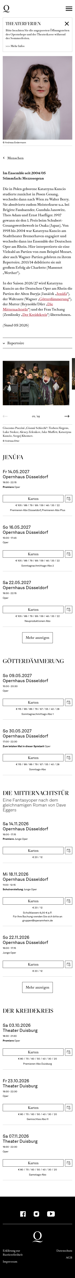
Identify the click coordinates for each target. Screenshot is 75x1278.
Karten (33, 498)
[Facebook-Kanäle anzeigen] (23, 1214)
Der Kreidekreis (34, 314)
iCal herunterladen (68, 498)
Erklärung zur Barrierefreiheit (13, 1253)
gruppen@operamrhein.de (37, 920)
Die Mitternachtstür (28, 307)
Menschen (15, 158)
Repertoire (15, 343)
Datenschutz (64, 1251)
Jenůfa (61, 293)
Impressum (10, 1261)
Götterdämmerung (54, 299)
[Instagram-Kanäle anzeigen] (36, 1214)
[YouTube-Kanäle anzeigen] (51, 1214)
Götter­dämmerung (33, 660)
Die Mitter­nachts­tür (36, 792)
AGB (69, 1257)
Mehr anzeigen (37, 637)
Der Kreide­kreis (28, 1010)
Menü (69, 8)
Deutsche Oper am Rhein (6, 8)
